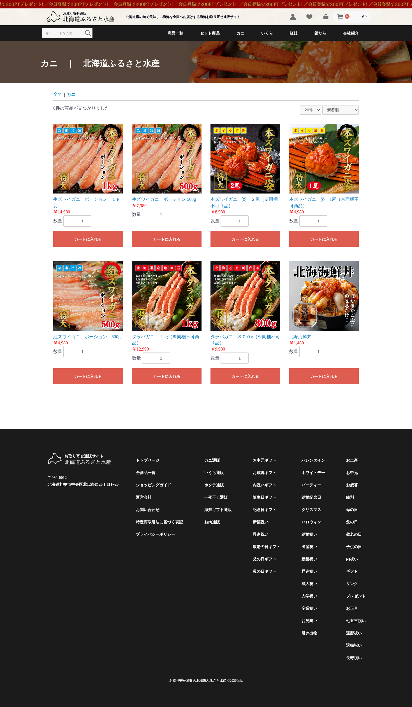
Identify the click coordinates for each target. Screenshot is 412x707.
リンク (352, 584)
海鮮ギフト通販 (218, 510)
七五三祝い (356, 621)
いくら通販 (214, 473)
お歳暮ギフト (264, 473)
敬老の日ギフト (266, 547)
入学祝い (309, 596)
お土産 (352, 460)
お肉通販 (212, 522)
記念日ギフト (264, 510)
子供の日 (354, 547)
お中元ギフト (264, 460)
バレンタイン (313, 460)
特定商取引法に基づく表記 (159, 522)
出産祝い (309, 547)
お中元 (352, 473)
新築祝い (261, 522)
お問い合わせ (147, 510)
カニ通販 (212, 460)
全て (57, 94)
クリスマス (311, 510)
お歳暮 (352, 485)
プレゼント (356, 596)
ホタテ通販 (214, 485)
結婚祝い (309, 534)
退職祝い (354, 645)
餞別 (350, 497)
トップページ (147, 460)
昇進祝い (261, 534)
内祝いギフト (264, 485)
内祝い (352, 559)
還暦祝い (354, 633)
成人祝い (309, 584)
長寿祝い (354, 658)
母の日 (352, 510)
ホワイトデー (313, 473)
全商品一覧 (146, 473)
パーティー (311, 485)
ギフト (352, 571)
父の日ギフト (264, 559)
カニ (71, 94)
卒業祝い (309, 608)
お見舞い (309, 621)
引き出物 (309, 633)
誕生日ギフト (264, 497)
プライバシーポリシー (155, 534)
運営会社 (144, 497)
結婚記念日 (311, 497)
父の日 (352, 522)
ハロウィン (311, 522)
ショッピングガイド (153, 485)
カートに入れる (88, 239)
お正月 (352, 608)
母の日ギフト (264, 571)
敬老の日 (354, 534)
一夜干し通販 (216, 497)
